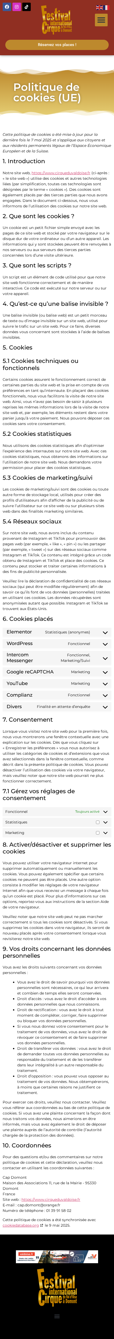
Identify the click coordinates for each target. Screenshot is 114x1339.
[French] (106, 7)
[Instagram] (16, 7)
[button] (101, 20)
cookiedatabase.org (21, 1225)
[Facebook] (7, 7)
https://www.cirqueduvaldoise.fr (61, 173)
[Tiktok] (26, 7)
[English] (99, 7)
